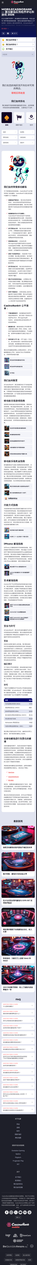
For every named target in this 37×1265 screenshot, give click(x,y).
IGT (18, 1164)
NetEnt (18, 1154)
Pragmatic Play (18, 1161)
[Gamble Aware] (15, 1246)
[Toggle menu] (3, 2)
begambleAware (13, 776)
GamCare (11, 772)
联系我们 (18, 1180)
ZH (17, 1217)
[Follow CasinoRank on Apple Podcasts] (29, 1212)
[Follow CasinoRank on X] (16, 1212)
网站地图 (18, 1138)
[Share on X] (3, 33)
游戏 (18, 1127)
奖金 (18, 1124)
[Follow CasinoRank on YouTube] (20, 1212)
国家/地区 (18, 1134)
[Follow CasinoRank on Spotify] (25, 1212)
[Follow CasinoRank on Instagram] (11, 1212)
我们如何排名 (18, 1184)
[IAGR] (8, 1235)
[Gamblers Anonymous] (15, 1235)
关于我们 (18, 1177)
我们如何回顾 (18, 1187)
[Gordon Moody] (18, 1240)
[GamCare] (25, 1235)
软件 (18, 1131)
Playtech (18, 1157)
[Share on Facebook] (8, 33)
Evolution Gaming (18, 1151)
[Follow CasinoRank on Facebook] (7, 1212)
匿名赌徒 (11, 780)
